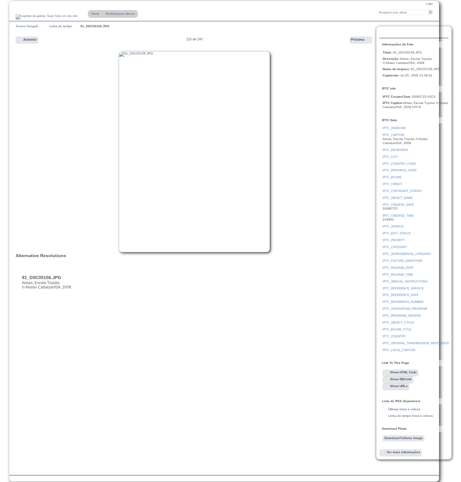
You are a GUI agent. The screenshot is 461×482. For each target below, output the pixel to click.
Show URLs (399, 386)
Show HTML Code (403, 372)
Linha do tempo (60, 26)
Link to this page (411, 32)
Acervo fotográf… (28, 26)
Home (95, 13)
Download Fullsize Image (398, 32)
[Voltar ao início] (46, 16)
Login (429, 3)
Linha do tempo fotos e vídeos (410, 415)
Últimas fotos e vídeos (404, 409)
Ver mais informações (403, 452)
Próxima (357, 39)
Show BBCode (401, 379)
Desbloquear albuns (120, 13)
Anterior (30, 39)
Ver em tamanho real (386, 32)
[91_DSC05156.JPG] (194, 152)
